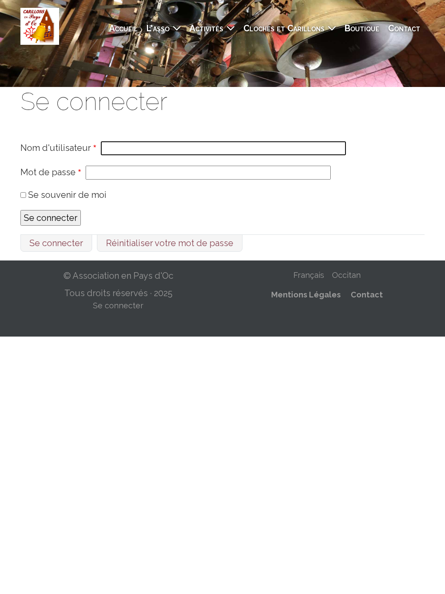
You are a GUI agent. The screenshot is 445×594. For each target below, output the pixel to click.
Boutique (362, 28)
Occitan (346, 275)
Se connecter (56, 243)
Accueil (123, 28)
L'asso (157, 28)
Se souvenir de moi (67, 195)
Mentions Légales (306, 294)
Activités (206, 28)
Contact (404, 28)
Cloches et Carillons (284, 28)
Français (308, 275)
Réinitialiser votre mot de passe (169, 243)
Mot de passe (48, 172)
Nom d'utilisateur (55, 148)
